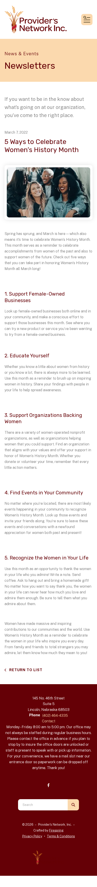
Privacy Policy (32, 836)
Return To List (25, 670)
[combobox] (43, 804)
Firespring (56, 830)
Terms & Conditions (61, 836)
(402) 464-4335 (55, 715)
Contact (48, 721)
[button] (86, 19)
